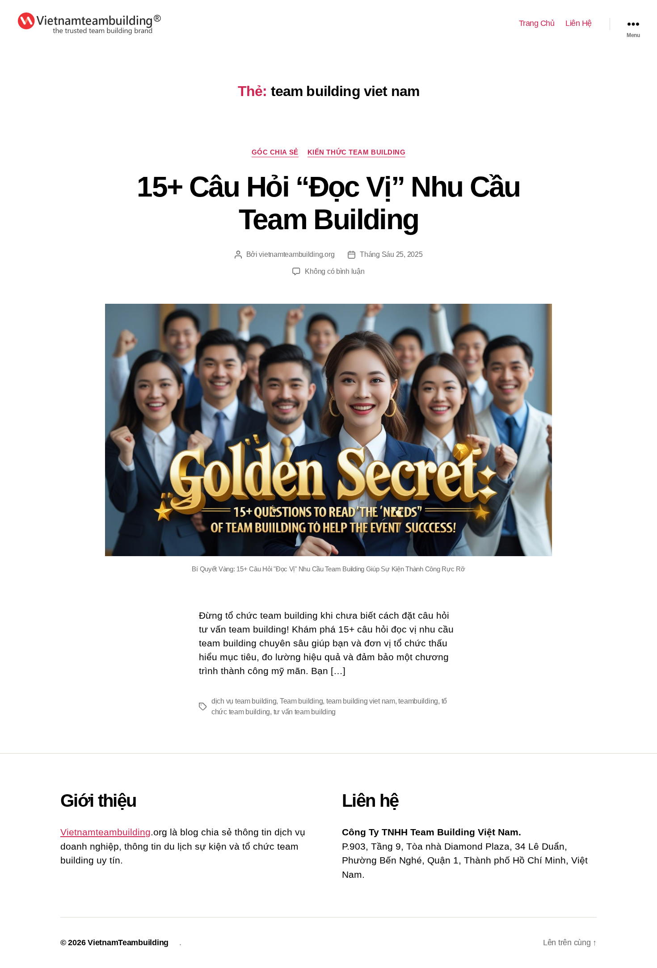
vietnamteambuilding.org (296, 254)
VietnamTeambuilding (128, 942)
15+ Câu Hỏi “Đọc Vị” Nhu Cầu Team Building (328, 203)
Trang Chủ (537, 23)
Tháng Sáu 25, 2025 (391, 254)
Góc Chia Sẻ (275, 152)
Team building (301, 701)
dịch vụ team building (243, 701)
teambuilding (418, 701)
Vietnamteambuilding (105, 832)
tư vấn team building (305, 712)
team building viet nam (360, 701)
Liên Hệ (578, 23)
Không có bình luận (334, 271)
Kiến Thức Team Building (356, 152)
